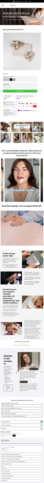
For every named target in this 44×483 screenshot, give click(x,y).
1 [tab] (20, 71)
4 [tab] (29, 392)
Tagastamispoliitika (6, 478)
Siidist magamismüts (6, 463)
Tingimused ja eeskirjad (7, 475)
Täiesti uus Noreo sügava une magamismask (12, 456)
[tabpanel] (22, 51)
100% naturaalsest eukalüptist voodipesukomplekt (13, 461)
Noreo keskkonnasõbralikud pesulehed (11, 454)
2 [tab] (22, 71)
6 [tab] (33, 392)
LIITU (14, 435)
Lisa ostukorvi (20, 91)
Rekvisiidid (4, 480)
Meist (3, 466)
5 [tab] (31, 392)
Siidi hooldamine (6, 471)
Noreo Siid (4, 468)
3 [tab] (23, 71)
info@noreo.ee (6, 448)
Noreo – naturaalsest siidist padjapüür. (11, 459)
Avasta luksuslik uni (8, 387)
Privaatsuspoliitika (6, 473)
